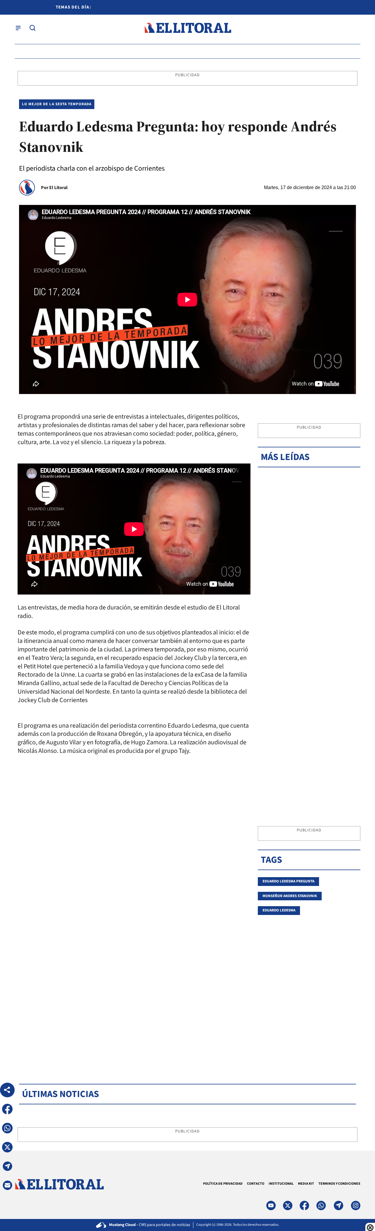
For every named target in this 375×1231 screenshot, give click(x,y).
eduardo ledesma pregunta (288, 881)
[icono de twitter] (287, 1205)
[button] (7, 1109)
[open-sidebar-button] (18, 27)
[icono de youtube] (271, 1205)
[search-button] (32, 27)
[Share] (7, 1090)
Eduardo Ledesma (278, 910)
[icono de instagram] (355, 1205)
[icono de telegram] (338, 1205)
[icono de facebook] (304, 1205)
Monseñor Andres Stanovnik (289, 896)
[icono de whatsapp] (321, 1205)
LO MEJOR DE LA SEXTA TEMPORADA (56, 104)
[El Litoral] (187, 28)
